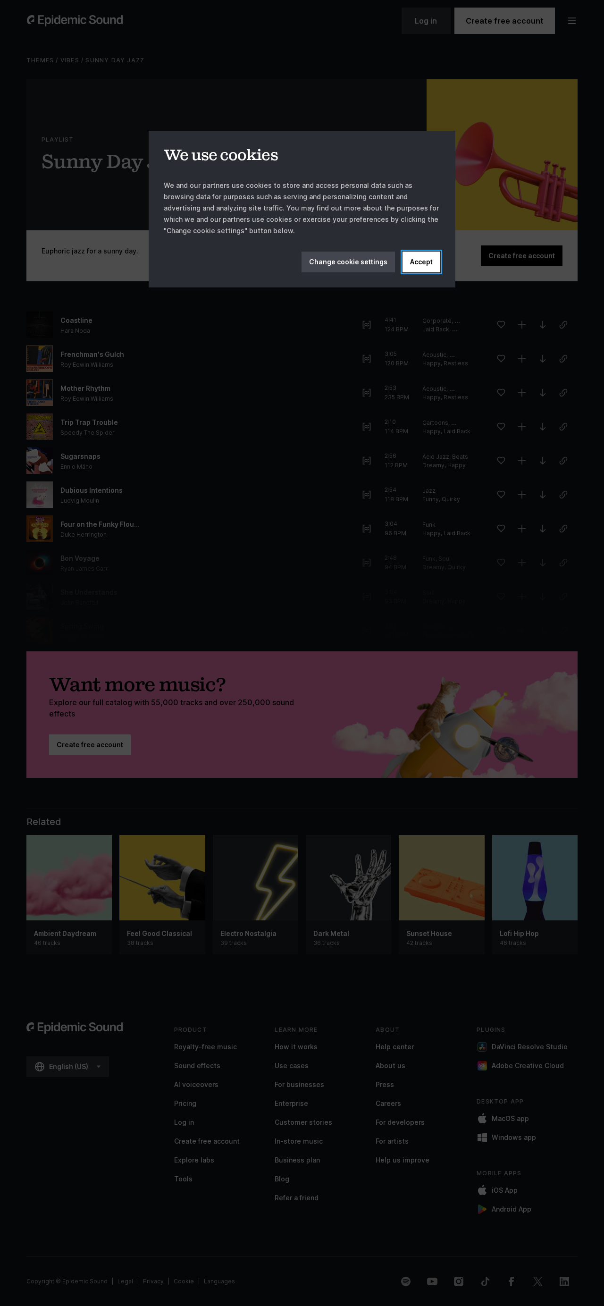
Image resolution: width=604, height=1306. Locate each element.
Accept (421, 262)
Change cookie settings (348, 262)
